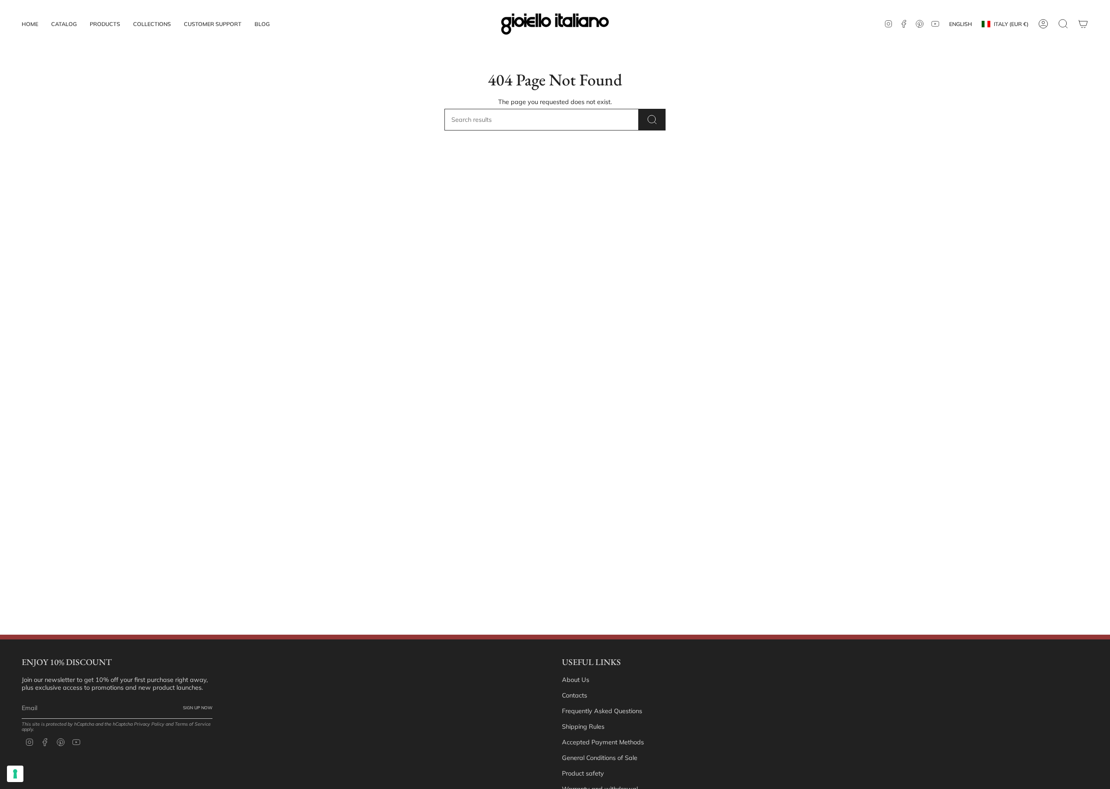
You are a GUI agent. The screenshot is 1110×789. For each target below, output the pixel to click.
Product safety (583, 773)
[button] (105, 24)
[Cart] (1083, 23)
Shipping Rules (583, 726)
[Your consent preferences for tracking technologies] (15, 774)
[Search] (652, 119)
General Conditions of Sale (599, 758)
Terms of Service (193, 724)
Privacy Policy (149, 724)
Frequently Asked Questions (602, 711)
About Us (575, 680)
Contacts (574, 695)
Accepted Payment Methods (603, 742)
